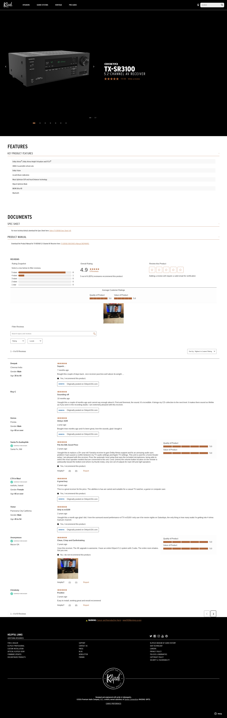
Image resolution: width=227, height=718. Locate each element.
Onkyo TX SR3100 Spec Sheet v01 (60, 230)
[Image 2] (40, 123)
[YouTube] (162, 636)
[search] (222, 4)
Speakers (26, 5)
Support (82, 643)
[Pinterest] (166, 636)
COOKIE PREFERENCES (113, 703)
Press (81, 649)
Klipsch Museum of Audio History (163, 643)
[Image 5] (55, 123)
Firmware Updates (14, 654)
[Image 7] (66, 123)
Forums (82, 657)
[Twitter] (151, 636)
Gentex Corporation (131, 699)
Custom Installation (16, 649)
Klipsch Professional (16, 646)
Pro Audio (73, 5)
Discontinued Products (17, 657)
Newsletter (83, 654)
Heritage (58, 5)
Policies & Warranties (158, 654)
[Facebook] (155, 636)
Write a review (134, 79)
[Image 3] (45, 123)
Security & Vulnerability (160, 660)
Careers (153, 649)
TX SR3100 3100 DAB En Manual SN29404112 (75, 243)
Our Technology (156, 646)
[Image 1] (34, 123)
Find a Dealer (13, 643)
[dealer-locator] (198, 5)
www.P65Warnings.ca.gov (132, 620)
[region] (49, 66)
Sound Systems (42, 5)
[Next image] (93, 66)
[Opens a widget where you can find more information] (218, 714)
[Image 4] (50, 123)
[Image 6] (60, 123)
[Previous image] (5, 66)
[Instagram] (158, 636)
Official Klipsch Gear (16, 651)
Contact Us (83, 646)
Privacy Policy (156, 651)
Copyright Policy (157, 657)
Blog (81, 651)
